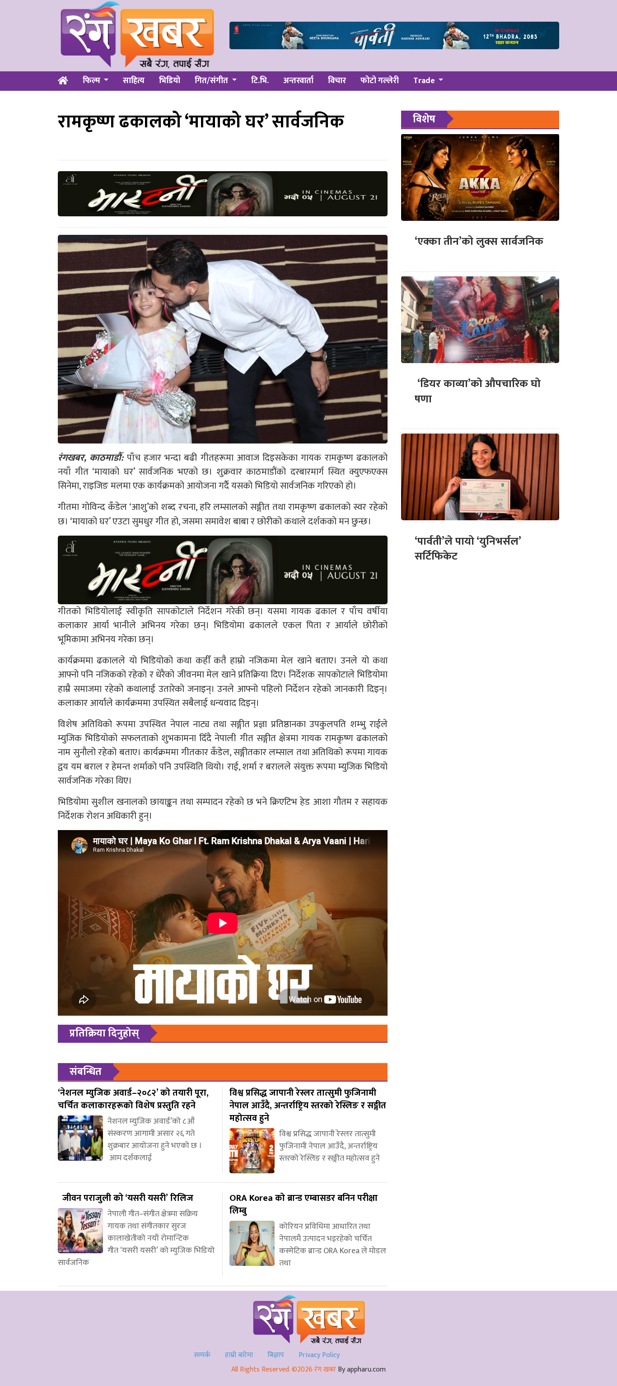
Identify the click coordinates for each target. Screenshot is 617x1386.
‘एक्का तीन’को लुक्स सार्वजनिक (479, 242)
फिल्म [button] (92, 81)
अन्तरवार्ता (298, 81)
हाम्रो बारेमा (239, 1355)
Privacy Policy (319, 1355)
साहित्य (134, 81)
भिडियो (169, 81)
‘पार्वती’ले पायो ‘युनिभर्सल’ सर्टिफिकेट (468, 548)
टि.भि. (260, 81)
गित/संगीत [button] (212, 81)
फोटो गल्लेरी (379, 81)
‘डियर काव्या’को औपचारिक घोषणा (478, 391)
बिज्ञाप (275, 1355)
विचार (337, 81)
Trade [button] (425, 81)
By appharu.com (362, 1369)
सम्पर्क (202, 1355)
